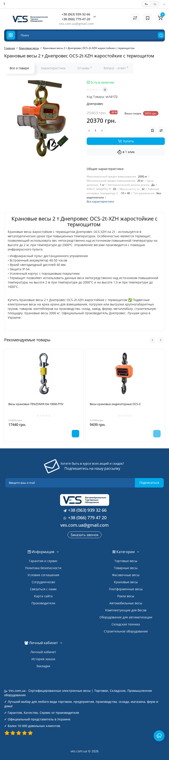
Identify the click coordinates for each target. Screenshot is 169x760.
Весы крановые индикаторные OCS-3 (115, 404)
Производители (43, 603)
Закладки (43, 666)
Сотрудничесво (43, 582)
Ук (155, 4)
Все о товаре (19, 68)
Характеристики (53, 68)
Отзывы (84, 68)
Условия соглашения (43, 575)
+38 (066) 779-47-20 (76, 19)
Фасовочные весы (126, 575)
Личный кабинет (43, 652)
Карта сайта (43, 596)
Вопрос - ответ (116, 68)
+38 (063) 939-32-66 (76, 14)
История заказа (43, 659)
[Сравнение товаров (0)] (135, 18)
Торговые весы (125, 561)
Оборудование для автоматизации (125, 617)
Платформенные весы (126, 589)
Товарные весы (126, 568)
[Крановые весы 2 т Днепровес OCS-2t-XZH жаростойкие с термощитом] (43, 119)
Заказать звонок (84, 534)
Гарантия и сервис (43, 561)
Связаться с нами (43, 589)
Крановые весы (126, 582)
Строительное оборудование (126, 631)
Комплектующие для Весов (125, 610)
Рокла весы (125, 596)
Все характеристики (100, 201)
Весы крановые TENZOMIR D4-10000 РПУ (35, 404)
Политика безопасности (43, 568)
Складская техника (126, 624)
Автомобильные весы (125, 603)
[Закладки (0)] (147, 18)
